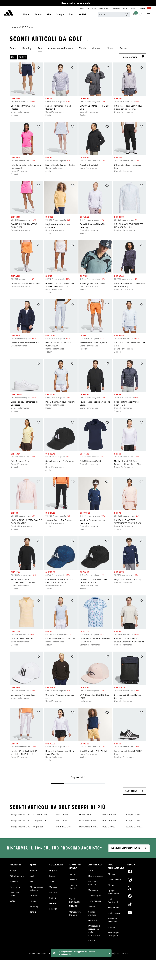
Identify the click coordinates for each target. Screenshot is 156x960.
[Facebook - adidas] (136, 872)
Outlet (82, 14)
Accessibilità (121, 954)
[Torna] (8, 13)
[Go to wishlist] (141, 14)
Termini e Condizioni (104, 954)
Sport (71, 14)
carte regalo (115, 8)
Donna (38, 14)
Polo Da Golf (108, 827)
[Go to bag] (148, 14)
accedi (142, 8)
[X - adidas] (136, 888)
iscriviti (126, 8)
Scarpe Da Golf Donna (133, 821)
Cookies (65, 954)
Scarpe (60, 14)
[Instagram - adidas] (136, 880)
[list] (78, 48)
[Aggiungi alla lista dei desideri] (38, 68)
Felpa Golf (38, 827)
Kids (48, 14)
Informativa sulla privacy (82, 954)
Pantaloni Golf (109, 814)
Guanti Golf (85, 814)
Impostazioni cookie (37, 954)
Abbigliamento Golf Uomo (20, 827)
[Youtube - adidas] (136, 913)
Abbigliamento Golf (20, 814)
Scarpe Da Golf (133, 814)
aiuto (94, 8)
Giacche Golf (62, 814)
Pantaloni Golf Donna (109, 821)
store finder (85, 8)
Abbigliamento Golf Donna (20, 821)
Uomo (26, 14)
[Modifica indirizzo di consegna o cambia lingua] (149, 8)
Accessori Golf (40, 814)
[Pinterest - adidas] (136, 897)
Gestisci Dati (54, 954)
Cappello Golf (40, 821)
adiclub (134, 8)
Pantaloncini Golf (88, 821)
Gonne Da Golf (63, 827)
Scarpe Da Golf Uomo (133, 827)
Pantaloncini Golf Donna (88, 827)
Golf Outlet (61, 821)
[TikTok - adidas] (136, 905)
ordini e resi (103, 8)
